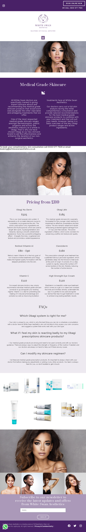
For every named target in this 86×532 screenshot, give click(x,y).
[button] (43, 37)
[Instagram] (3, 5)
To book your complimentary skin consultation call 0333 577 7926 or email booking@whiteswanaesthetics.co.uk (35, 148)
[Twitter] (75, 525)
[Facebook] (69, 525)
